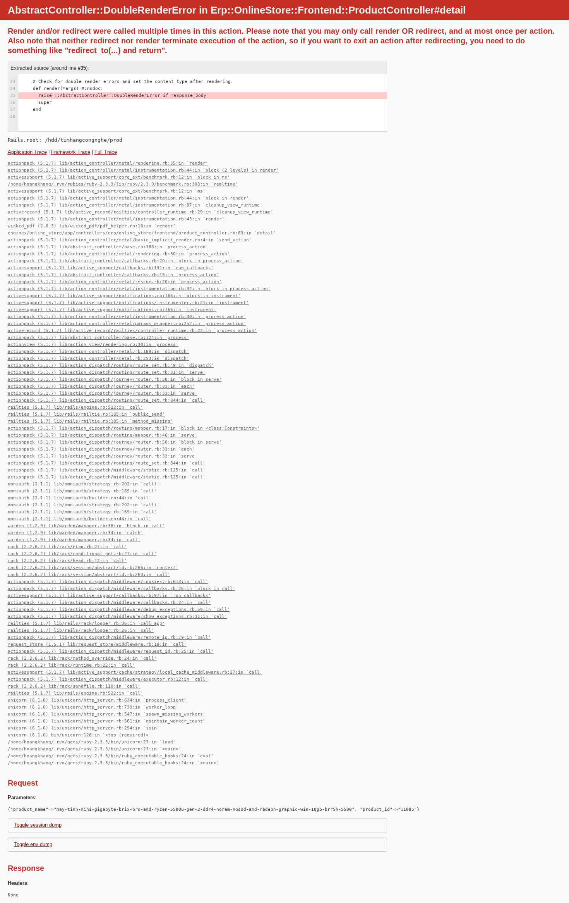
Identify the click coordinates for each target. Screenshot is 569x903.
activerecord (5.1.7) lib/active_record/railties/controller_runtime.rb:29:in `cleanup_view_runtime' (140, 212)
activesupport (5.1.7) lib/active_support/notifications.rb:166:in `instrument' (112, 309)
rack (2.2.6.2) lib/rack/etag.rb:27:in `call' (67, 546)
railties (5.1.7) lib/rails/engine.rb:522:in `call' (75, 407)
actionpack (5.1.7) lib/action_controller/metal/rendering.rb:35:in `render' (108, 163)
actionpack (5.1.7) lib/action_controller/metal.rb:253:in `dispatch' (98, 358)
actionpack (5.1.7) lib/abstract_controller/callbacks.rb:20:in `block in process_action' (125, 260)
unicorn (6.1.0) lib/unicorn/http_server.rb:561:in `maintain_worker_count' (107, 721)
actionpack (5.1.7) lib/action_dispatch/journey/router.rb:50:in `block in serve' (115, 379)
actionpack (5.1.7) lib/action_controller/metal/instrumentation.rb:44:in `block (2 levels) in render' (143, 170)
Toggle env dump (33, 844)
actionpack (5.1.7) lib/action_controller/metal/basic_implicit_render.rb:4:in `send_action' (130, 240)
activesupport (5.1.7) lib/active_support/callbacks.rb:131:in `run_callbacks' (111, 267)
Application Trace (27, 152)
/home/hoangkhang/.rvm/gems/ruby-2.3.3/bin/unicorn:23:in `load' (92, 742)
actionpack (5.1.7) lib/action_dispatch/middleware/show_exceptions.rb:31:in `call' (117, 616)
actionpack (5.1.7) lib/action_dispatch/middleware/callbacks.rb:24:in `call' (109, 602)
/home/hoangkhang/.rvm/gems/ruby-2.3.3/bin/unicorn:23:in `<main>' (94, 749)
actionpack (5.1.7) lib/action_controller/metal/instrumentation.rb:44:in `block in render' (128, 198)
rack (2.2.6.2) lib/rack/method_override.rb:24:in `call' (82, 658)
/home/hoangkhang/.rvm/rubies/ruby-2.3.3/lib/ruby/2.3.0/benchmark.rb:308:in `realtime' (123, 184)
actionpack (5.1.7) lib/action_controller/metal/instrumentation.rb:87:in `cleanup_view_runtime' (135, 205)
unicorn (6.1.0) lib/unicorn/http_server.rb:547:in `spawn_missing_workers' (107, 714)
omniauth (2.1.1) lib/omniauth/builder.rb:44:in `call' (79, 498)
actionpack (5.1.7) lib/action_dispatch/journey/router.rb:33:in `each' (101, 386)
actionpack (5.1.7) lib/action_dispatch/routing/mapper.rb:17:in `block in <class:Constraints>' (134, 428)
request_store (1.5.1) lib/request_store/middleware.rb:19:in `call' (97, 644)
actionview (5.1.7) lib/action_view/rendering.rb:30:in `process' (93, 344)
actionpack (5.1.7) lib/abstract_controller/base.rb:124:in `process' (98, 337)
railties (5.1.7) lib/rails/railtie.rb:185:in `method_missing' (90, 421)
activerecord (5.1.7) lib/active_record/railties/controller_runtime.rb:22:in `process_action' (132, 330)
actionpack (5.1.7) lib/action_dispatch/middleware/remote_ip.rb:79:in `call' (109, 637)
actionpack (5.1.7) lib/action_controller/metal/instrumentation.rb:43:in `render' (116, 219)
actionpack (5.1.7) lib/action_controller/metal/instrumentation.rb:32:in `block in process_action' (139, 288)
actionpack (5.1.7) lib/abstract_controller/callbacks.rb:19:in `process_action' (113, 274)
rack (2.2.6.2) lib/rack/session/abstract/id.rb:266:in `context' (93, 567)
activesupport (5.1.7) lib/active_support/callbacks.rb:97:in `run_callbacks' (109, 595)
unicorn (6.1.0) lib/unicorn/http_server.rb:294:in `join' (83, 728)
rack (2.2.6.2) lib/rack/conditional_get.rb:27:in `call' (82, 553)
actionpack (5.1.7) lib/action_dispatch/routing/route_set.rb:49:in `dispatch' (111, 365)
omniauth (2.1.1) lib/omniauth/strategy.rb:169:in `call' (82, 491)
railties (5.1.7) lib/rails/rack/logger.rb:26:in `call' (81, 630)
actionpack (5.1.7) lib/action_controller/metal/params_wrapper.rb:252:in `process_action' (127, 323)
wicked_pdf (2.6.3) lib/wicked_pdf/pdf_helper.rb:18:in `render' (92, 226)
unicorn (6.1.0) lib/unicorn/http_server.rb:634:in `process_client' (97, 700)
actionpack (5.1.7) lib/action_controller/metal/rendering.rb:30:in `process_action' (119, 253)
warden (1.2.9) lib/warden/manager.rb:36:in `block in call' (86, 525)
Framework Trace (70, 152)
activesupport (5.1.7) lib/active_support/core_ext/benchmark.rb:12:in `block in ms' (119, 177)
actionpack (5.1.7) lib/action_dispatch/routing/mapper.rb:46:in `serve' (102, 435)
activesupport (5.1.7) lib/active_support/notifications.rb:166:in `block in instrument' (124, 295)
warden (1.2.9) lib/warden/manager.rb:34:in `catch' (75, 532)
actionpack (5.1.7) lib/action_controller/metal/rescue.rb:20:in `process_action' (115, 281)
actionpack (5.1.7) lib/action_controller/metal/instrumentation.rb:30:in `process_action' (127, 316)
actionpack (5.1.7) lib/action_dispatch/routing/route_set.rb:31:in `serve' (107, 372)
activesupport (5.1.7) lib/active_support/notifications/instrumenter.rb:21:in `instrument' (128, 302)
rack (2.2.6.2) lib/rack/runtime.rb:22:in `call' (71, 665)
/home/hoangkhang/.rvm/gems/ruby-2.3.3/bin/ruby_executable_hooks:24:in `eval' (111, 756)
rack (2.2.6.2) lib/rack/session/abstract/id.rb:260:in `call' (89, 574)
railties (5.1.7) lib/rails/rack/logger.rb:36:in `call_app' (86, 623)
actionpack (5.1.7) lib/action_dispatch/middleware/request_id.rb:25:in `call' (111, 651)
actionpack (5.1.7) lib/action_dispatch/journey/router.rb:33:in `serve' (102, 393)
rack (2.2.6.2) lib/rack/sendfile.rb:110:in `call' (74, 686)
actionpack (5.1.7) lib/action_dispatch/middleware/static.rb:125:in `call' (107, 470)
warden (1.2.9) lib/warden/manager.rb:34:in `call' (74, 539)
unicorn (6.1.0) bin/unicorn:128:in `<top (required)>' (79, 735)
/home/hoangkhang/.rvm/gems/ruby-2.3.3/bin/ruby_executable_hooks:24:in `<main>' (113, 762)
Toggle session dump (38, 825)
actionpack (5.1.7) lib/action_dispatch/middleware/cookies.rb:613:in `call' (108, 581)
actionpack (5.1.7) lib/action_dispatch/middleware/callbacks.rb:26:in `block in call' (121, 588)
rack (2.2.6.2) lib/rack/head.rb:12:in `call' (67, 560)
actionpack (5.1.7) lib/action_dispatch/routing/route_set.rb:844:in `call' (107, 400)
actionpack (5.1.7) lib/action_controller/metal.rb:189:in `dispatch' (98, 351)
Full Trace (105, 152)
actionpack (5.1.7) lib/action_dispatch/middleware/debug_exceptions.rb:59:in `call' (119, 609)
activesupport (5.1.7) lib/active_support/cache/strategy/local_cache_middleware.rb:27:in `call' (135, 672)
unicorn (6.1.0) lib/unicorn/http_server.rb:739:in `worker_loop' (93, 707)
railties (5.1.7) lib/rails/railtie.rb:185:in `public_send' (86, 414)
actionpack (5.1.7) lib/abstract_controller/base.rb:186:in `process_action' (108, 246)
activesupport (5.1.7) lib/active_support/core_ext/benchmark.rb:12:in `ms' (107, 191)
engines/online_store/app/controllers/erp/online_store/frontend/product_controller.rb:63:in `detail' (142, 233)
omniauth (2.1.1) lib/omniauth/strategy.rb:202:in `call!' (83, 484)
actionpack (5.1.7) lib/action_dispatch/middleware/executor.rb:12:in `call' (108, 679)
